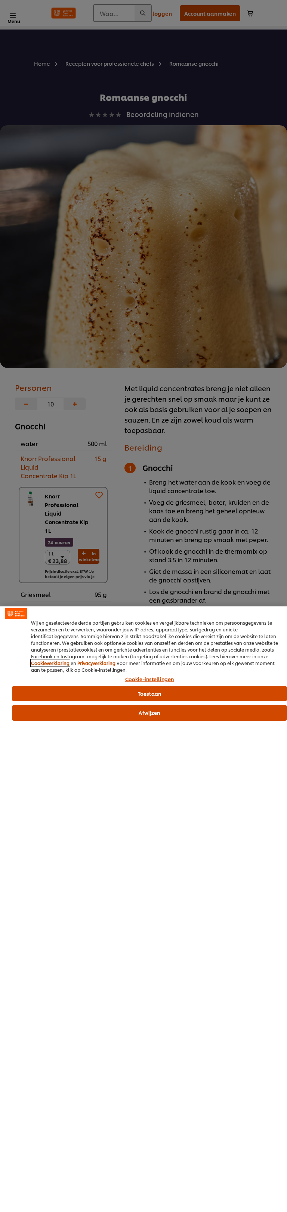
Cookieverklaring (50, 663)
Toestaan (149, 693)
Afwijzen (149, 712)
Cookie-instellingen (149, 679)
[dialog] (143, 909)
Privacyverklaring (96, 663)
